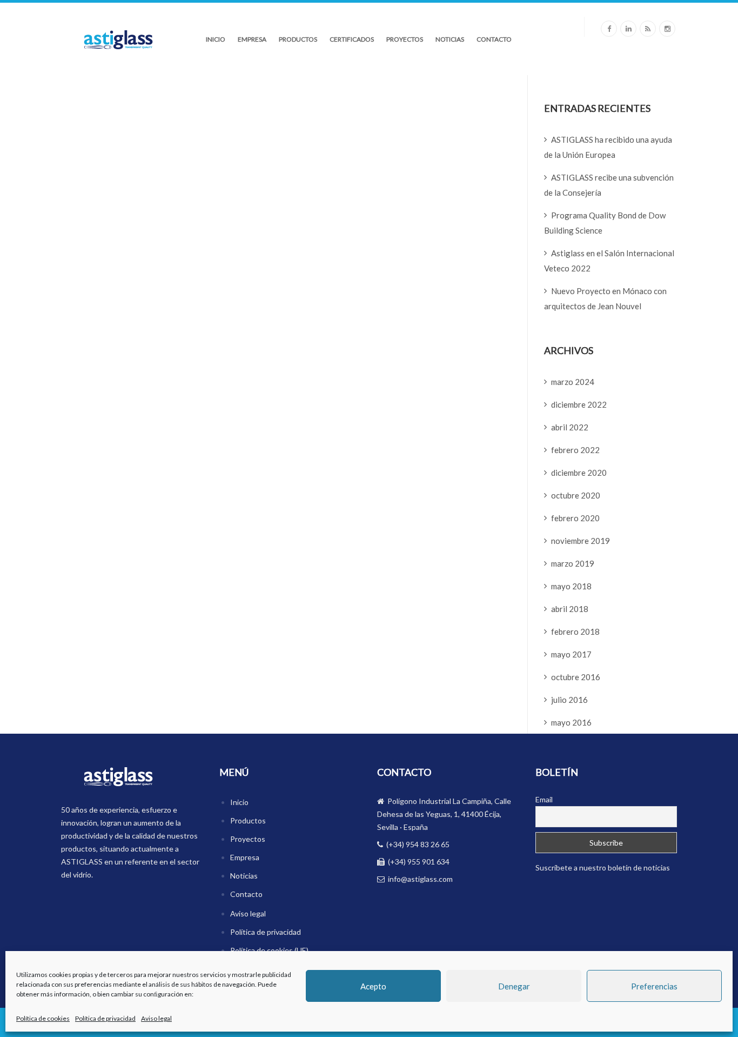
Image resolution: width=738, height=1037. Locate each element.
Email (544, 799)
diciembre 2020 (579, 472)
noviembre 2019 (580, 541)
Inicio (215, 39)
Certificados (352, 39)
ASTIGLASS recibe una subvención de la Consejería (609, 184)
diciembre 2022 (579, 404)
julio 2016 (569, 699)
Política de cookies (43, 1018)
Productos (298, 39)
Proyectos (404, 39)
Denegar (514, 986)
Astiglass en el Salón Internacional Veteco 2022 (609, 260)
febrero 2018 (575, 631)
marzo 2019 (572, 563)
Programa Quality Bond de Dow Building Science (605, 222)
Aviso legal (156, 1018)
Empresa (252, 39)
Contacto (494, 39)
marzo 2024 (572, 382)
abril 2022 (569, 427)
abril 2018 (569, 609)
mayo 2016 (571, 722)
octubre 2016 (575, 677)
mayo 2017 (571, 654)
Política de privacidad (105, 1018)
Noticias (449, 39)
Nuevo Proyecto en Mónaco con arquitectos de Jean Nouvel (605, 298)
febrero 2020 (575, 518)
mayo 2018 (571, 586)
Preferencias (654, 986)
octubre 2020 (575, 495)
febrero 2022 (575, 450)
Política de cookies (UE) (269, 950)
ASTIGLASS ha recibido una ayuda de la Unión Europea (608, 147)
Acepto (373, 986)
